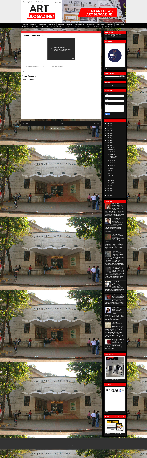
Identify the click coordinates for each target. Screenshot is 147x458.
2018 (108, 142)
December (110, 147)
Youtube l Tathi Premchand (113, 157)
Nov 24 (112, 151)
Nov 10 (112, 165)
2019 (108, 140)
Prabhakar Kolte (109, 24)
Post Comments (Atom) (64, 128)
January (110, 182)
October (110, 168)
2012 (108, 195)
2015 (108, 188)
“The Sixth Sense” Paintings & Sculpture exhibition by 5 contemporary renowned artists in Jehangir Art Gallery (114, 238)
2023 (108, 130)
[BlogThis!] (58, 66)
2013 (108, 193)
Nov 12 (112, 163)
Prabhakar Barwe (26, 26)
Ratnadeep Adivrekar (79, 24)
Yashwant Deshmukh (47, 26)
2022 (108, 133)
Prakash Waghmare (78, 26)
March (110, 178)
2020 (108, 138)
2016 (108, 185)
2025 (108, 126)
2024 (108, 128)
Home (61, 123)
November (111, 149)
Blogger (77, 446)
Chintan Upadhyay (120, 24)
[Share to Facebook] (61, 66)
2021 (108, 135)
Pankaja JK (106, 26)
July (109, 170)
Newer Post (26, 123)
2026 (108, 123)
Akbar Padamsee (42, 24)
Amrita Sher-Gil (51, 24)
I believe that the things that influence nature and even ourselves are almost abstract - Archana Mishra (118, 297)
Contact (113, 26)
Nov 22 (112, 154)
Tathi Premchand (91, 24)
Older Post (96, 123)
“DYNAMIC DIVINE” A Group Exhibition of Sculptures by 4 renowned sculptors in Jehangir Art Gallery (118, 221)
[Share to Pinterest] (62, 66)
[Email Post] (52, 66)
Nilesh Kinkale (100, 24)
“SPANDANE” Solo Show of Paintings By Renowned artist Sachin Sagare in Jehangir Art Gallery (117, 206)
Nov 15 (112, 160)
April (109, 175)
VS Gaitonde (25, 24)
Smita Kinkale (69, 24)
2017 (108, 145)
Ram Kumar (33, 24)
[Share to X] (59, 66)
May (109, 173)
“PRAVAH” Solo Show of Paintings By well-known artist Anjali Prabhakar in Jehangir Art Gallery (118, 310)
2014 (108, 190)
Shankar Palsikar (36, 26)
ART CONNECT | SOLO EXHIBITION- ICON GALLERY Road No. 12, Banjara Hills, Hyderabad (118, 269)
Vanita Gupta (61, 24)
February (110, 180)
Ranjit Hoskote (88, 26)
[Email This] (56, 66)
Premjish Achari (97, 26)
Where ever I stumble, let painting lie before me (118, 340)
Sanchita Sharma (68, 26)
